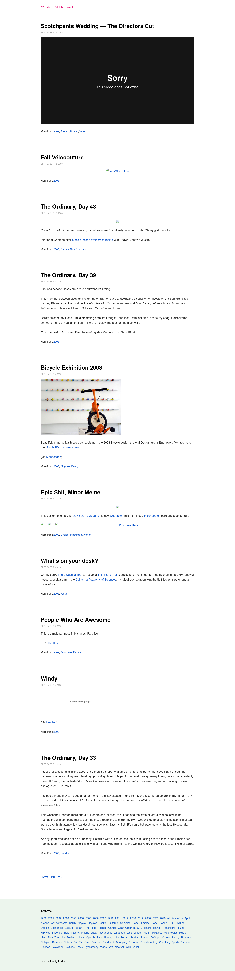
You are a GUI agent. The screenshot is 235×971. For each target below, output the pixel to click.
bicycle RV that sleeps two (62, 447)
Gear (121, 928)
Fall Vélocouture (62, 157)
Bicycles (65, 466)
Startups (185, 942)
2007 (88, 918)
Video (82, 131)
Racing (175, 937)
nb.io (43, 937)
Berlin (72, 923)
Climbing (144, 923)
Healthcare (169, 928)
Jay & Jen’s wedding (86, 515)
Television (57, 947)
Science (96, 942)
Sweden (45, 947)
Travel (79, 947)
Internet (75, 932)
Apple (187, 918)
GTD (139, 928)
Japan (94, 932)
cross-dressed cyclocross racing (92, 239)
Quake (166, 937)
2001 (51, 918)
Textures (70, 947)
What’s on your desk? (69, 560)
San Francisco (78, 249)
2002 (58, 918)
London (138, 932)
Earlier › (56, 877)
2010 (111, 918)
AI (168, 918)
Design (75, 466)
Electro (69, 928)
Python (145, 937)
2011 (118, 918)
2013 (133, 918)
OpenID (90, 937)
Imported (57, 932)
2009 (103, 918)
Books (102, 923)
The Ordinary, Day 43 (68, 206)
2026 (163, 918)
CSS (171, 923)
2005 (73, 918)
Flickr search (152, 515)
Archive (45, 923)
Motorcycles (171, 932)
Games (112, 928)
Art (52, 923)
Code (154, 923)
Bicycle (81, 923)
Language (119, 932)
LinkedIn (69, 7)
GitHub (59, 7)
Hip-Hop (45, 932)
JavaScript (106, 932)
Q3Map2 (155, 937)
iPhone (85, 932)
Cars (135, 923)
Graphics (130, 928)
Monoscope (53, 457)
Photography (111, 937)
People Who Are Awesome (75, 619)
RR (43, 7)
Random (65, 853)
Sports (175, 942)
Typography (76, 534)
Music (182, 932)
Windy (49, 678)
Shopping (121, 942)
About (49, 7)
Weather (119, 947)
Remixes (57, 942)
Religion (45, 942)
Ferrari (78, 928)
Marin (147, 932)
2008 (56, 131)
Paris (100, 937)
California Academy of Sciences (96, 579)
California (113, 923)
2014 (140, 918)
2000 (44, 918)
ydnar (87, 534)
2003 (66, 918)
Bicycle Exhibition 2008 (71, 367)
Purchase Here (128, 525)
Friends (64, 131)
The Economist (107, 574)
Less (129, 932)
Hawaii (74, 131)
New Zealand (68, 937)
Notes (81, 937)
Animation (177, 918)
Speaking (164, 942)
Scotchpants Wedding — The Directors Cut (97, 26)
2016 (148, 918)
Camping (125, 923)
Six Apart (134, 942)
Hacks (147, 928)
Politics (125, 937)
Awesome (66, 652)
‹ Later (45, 877)
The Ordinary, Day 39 (68, 275)
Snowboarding (149, 942)
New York (53, 937)
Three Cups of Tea (69, 574)
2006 (81, 918)
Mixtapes (157, 932)
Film (86, 928)
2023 (155, 918)
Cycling (180, 923)
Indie (66, 932)
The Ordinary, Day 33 (68, 758)
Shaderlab (108, 942)
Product (134, 937)
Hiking (180, 928)
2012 (125, 918)
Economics (57, 928)
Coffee (163, 923)
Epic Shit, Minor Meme (70, 492)
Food (93, 928)
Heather (53, 643)
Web (128, 947)
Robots (68, 942)
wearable (116, 515)
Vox (110, 947)
